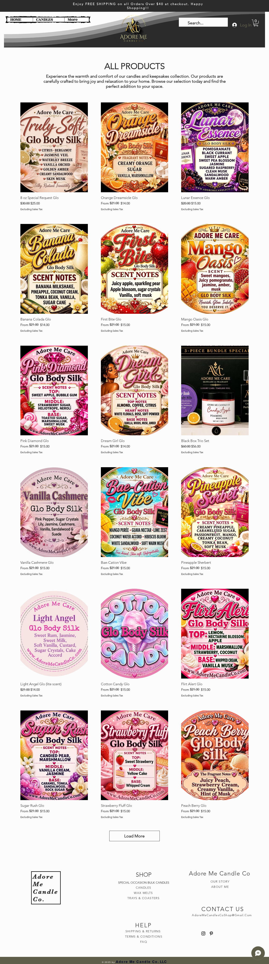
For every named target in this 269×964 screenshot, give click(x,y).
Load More (134, 835)
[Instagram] (203, 933)
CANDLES (143, 887)
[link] (256, 23)
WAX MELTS (143, 893)
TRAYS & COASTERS (143, 898)
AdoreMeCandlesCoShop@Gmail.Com (222, 915)
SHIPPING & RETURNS (143, 931)
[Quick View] (54, 147)
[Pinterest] (211, 933)
